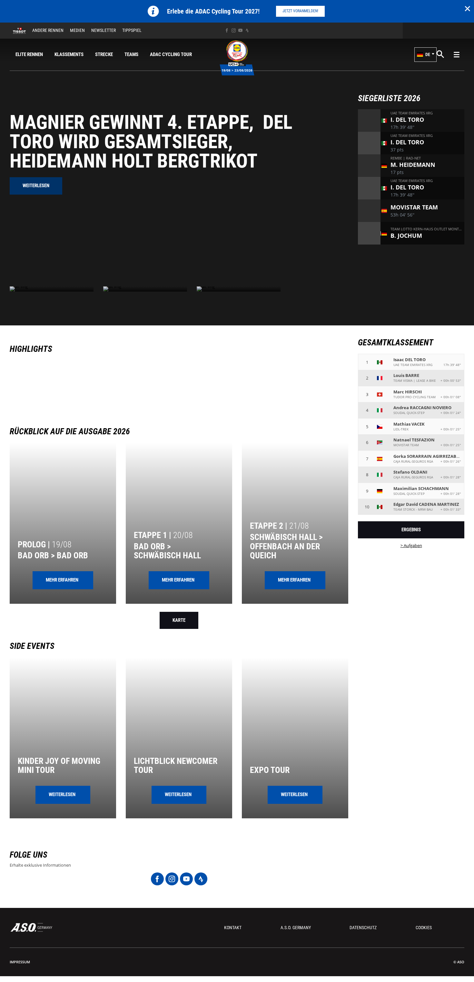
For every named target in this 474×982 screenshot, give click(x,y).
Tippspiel (132, 30)
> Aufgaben (411, 545)
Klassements (69, 54)
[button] (425, 54)
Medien (77, 30)
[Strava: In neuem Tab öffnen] (247, 30)
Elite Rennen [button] (29, 54)
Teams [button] (131, 54)
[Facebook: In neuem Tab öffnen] (226, 30)
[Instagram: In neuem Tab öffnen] (233, 30)
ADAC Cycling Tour (171, 54)
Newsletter (103, 30)
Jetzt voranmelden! (300, 11)
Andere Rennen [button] (48, 30)
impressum (20, 961)
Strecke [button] (104, 54)
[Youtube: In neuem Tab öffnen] (240, 30)
